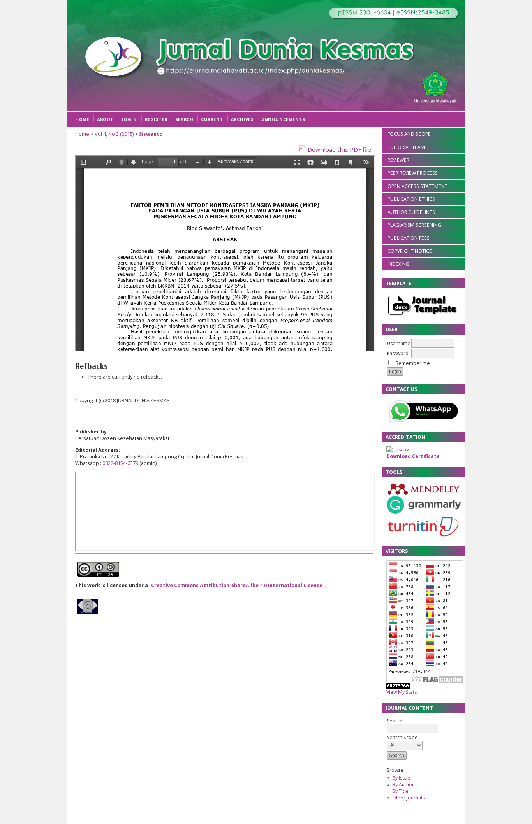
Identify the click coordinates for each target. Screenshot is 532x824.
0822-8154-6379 (120, 463)
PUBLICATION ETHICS (411, 199)
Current (212, 119)
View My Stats (401, 692)
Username (398, 343)
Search (184, 119)
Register (156, 119)
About (105, 119)
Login (129, 119)
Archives (242, 119)
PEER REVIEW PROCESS (413, 173)
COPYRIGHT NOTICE (410, 251)
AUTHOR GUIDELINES (411, 212)
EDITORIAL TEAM (406, 147)
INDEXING (398, 264)
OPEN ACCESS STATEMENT (417, 186)
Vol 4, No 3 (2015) (114, 134)
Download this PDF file (339, 149)
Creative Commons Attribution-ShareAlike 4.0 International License (236, 585)
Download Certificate (413, 456)
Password (398, 353)
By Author (403, 784)
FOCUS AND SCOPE (409, 134)
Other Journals (408, 797)
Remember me (413, 363)
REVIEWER (398, 160)
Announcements (283, 119)
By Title (400, 791)
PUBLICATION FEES (409, 238)
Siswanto (150, 134)
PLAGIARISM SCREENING (414, 225)
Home (82, 119)
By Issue (401, 778)
